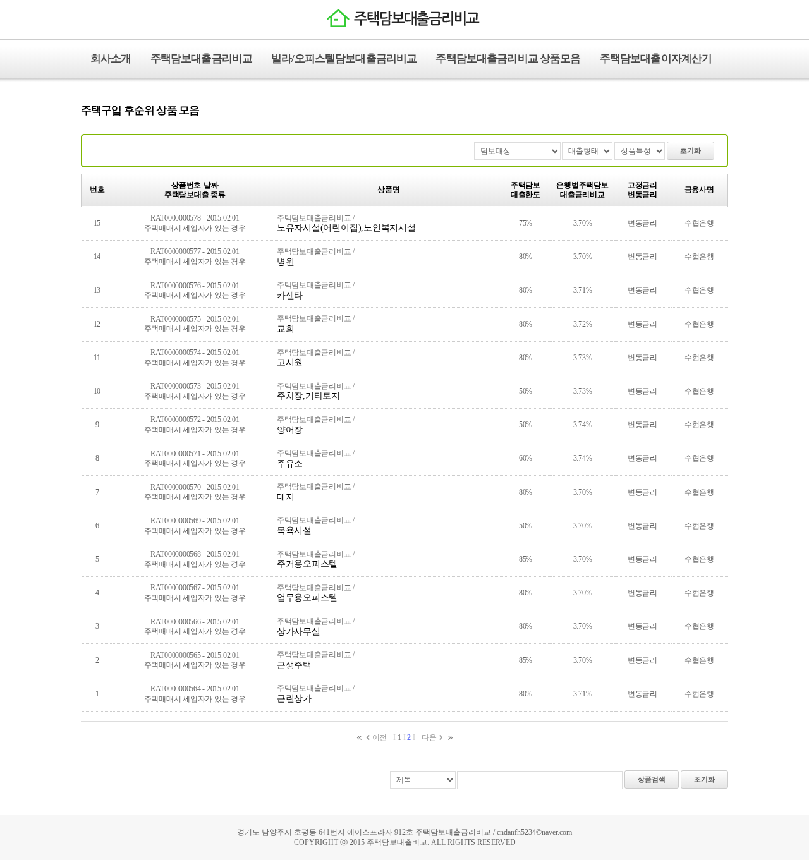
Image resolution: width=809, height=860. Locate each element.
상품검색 (652, 779)
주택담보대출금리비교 (201, 58)
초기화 (690, 150)
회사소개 (110, 58)
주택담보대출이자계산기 (656, 58)
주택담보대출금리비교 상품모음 (507, 58)
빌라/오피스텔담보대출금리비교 (344, 58)
